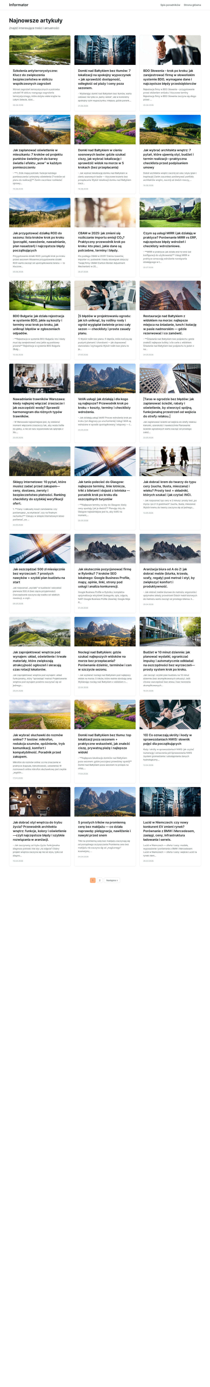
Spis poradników (170, 4)
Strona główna (192, 4)
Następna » (112, 880)
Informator (18, 5)
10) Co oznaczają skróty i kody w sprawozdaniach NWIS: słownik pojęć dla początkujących (167, 739)
